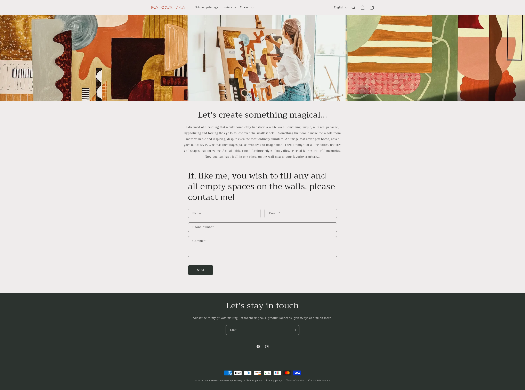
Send (200, 270)
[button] (228, 7)
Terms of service (295, 380)
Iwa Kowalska (211, 380)
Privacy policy (274, 380)
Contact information (319, 380)
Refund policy (254, 380)
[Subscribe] (294, 330)
